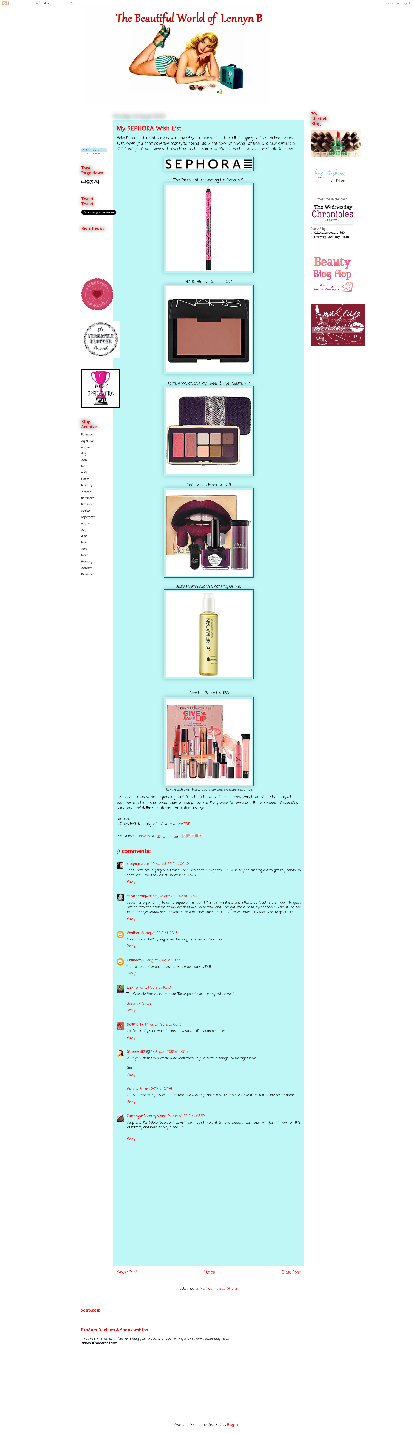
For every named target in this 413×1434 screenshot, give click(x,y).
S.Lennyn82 (136, 1052)
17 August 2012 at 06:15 (169, 1052)
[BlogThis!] (188, 836)
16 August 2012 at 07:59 (178, 896)
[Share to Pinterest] (201, 836)
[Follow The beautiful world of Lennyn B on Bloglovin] (94, 153)
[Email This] (184, 836)
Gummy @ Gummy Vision (146, 1116)
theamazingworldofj (143, 896)
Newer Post (127, 1272)
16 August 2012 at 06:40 (170, 864)
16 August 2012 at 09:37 (161, 960)
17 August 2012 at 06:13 (163, 1024)
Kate (130, 1088)
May (84, 466)
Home (209, 1272)
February (86, 485)
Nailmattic (135, 1024)
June (84, 460)
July (83, 453)
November (87, 435)
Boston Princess (139, 1003)
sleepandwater (138, 864)
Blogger (233, 1425)
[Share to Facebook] (197, 836)
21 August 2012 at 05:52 (186, 1116)
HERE (185, 824)
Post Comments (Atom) (219, 1288)
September (88, 441)
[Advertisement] (208, 1236)
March (85, 479)
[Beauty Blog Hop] (332, 292)
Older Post (291, 1272)
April (84, 473)
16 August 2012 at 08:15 (159, 933)
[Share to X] (193, 836)
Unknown (134, 960)
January (86, 492)
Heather (133, 933)
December (87, 498)
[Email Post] (176, 836)
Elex (130, 987)
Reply (131, 881)
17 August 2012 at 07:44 (154, 1088)
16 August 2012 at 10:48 (152, 987)
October (86, 511)
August (85, 447)
